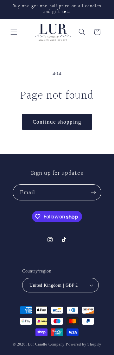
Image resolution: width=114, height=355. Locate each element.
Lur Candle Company (47, 344)
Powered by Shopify (83, 344)
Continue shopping (57, 122)
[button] (14, 32)
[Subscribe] (93, 192)
